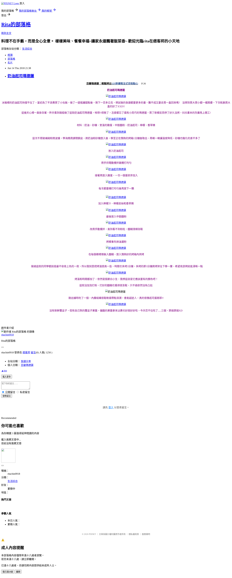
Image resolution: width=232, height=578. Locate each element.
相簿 (10, 55)
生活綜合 (27, 48)
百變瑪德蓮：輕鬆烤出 (99, 83)
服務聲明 (146, 534)
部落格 (11, 59)
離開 (18, 572)
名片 (10, 62)
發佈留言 (7, 396)
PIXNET (92, 534)
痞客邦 (26, 352)
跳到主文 (6, 33)
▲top (4, 370)
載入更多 (7, 377)
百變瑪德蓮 (27, 365)
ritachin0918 (7, 334)
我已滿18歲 (8, 572)
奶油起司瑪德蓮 (21, 76)
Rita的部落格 (16, 24)
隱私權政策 (134, 534)
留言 (33, 352)
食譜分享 (26, 361)
